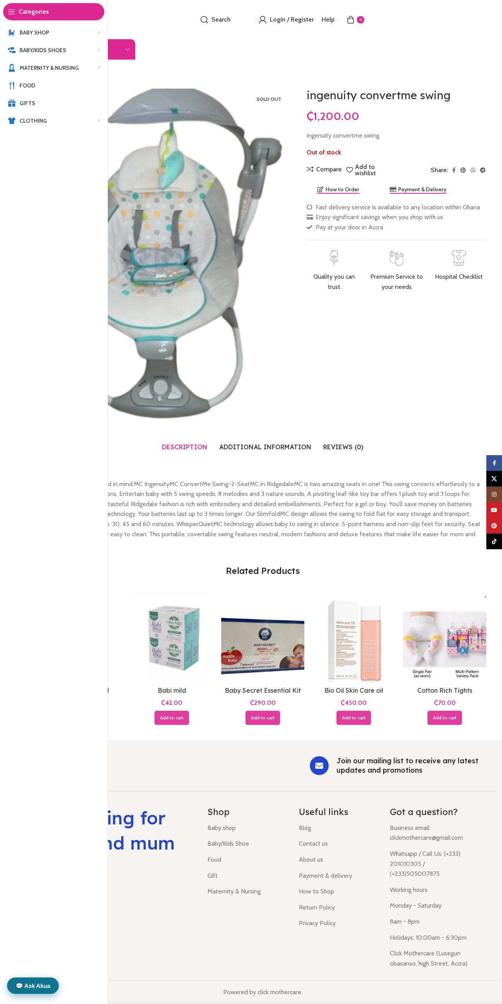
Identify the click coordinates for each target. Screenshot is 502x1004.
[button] (172, 718)
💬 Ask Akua (33, 985)
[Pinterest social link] (463, 170)
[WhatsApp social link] (473, 170)
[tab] (184, 447)
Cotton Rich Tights (444, 690)
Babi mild (172, 690)
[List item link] (247, 828)
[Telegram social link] (483, 170)
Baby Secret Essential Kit (263, 690)
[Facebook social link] (454, 170)
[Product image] (262, 637)
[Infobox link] (334, 271)
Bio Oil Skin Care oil (353, 690)
